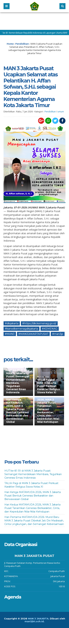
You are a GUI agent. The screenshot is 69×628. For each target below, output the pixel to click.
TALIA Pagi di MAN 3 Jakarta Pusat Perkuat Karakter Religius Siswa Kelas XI (48, 386)
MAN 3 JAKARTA (38, 618)
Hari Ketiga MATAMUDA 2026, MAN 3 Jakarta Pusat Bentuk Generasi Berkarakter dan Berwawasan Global (17, 410)
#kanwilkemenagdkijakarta (21, 328)
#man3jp (57, 334)
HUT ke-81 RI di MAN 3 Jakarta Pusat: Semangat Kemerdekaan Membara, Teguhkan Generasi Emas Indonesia (17, 381)
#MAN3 (10, 334)
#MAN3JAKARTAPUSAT (33, 334)
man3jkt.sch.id (34, 621)
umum (61, 111)
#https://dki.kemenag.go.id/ (39, 323)
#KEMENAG (49, 328)
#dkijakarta (11, 323)
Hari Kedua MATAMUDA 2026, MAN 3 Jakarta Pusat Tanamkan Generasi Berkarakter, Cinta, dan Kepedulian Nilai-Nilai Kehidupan (48, 408)
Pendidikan (50, 111)
